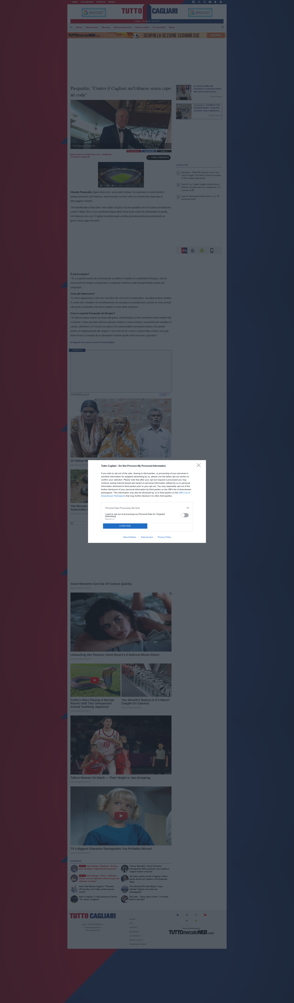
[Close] (200, 466)
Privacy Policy (164, 537)
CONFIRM (125, 526)
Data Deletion (129, 537)
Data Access (147, 537)
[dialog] (147, 501)
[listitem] (147, 507)
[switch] (185, 515)
